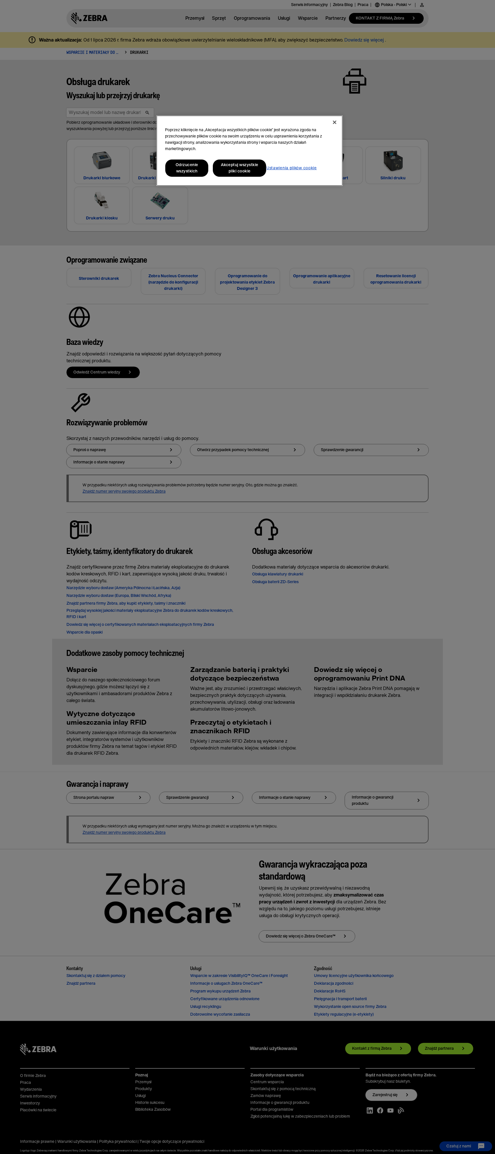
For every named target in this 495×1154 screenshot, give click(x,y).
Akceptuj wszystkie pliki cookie (239, 168)
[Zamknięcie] (334, 122)
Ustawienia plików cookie (291, 168)
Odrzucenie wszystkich (187, 168)
